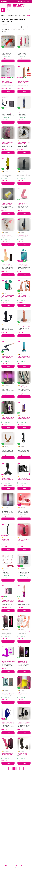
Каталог (8, 15)
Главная (3, 15)
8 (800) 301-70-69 (23, 1)
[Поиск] (29, 10)
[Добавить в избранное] (2, 36)
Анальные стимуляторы (18, 15)
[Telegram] (30, 1)
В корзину (8, 61)
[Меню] (3, 10)
